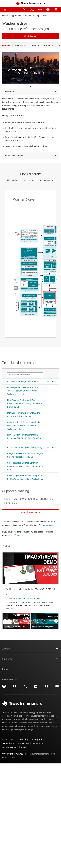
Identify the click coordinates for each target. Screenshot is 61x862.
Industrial (29, 15)
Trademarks (37, 743)
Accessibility (7, 739)
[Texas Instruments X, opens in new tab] (25, 687)
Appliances (42, 15)
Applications (16, 15)
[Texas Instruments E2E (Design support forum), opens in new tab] (46, 687)
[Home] (30, 3)
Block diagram (30, 36)
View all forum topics (30, 512)
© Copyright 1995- (12, 754)
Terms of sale (8, 743)
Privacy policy (38, 739)
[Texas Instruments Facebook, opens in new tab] (14, 687)
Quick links (7, 659)
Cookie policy (22, 739)
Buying (5, 669)
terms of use (47, 525)
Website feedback (10, 747)
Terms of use (23, 743)
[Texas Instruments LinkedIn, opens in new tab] (35, 687)
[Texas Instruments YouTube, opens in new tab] (57, 687)
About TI (6, 649)
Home (5, 15)
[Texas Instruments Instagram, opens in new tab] (4, 687)
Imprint (24, 747)
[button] (5, 9)
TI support (19, 535)
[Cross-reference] (32, 9)
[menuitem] (24, 9)
